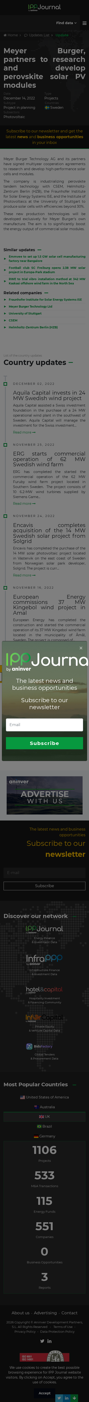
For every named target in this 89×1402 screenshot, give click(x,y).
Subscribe (44, 743)
